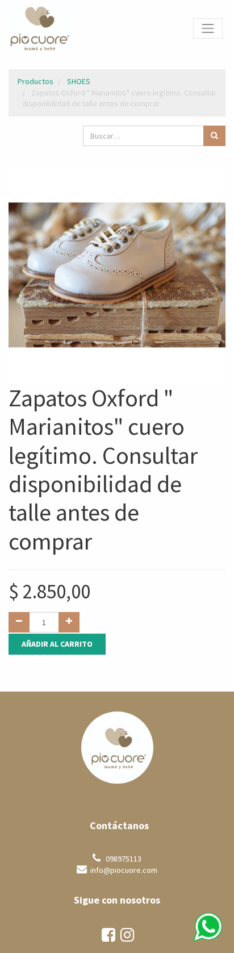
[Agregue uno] (69, 622)
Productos (35, 81)
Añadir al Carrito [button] (57, 644)
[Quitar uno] (19, 622)
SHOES (78, 81)
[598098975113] (208, 927)
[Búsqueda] (214, 136)
